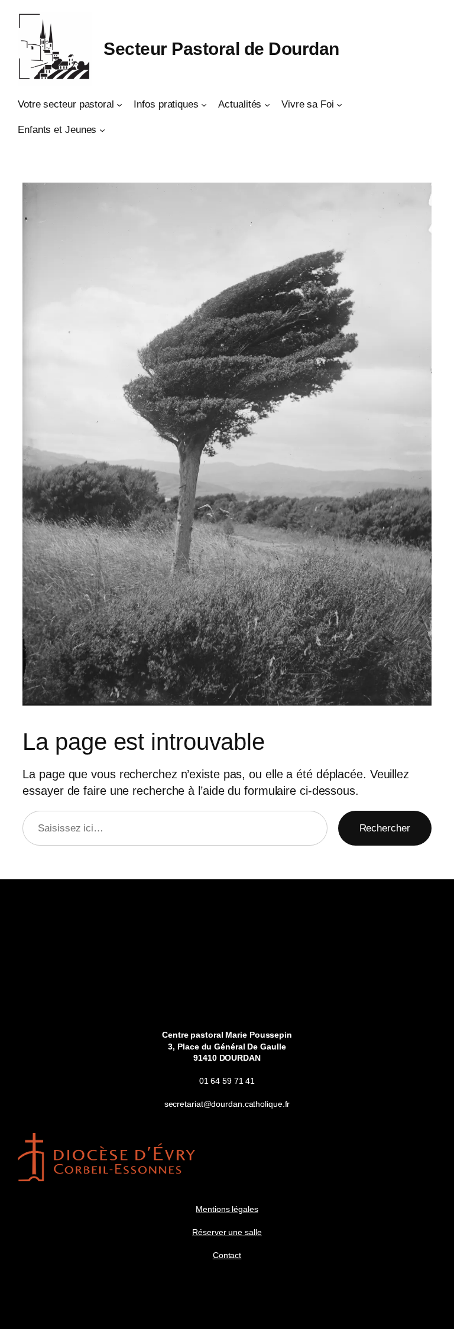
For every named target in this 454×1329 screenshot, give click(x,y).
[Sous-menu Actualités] (267, 105)
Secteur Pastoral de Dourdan (221, 49)
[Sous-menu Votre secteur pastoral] (119, 105)
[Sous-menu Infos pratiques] (204, 105)
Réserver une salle (226, 1232)
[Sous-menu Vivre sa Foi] (339, 105)
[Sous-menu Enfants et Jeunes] (102, 130)
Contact (227, 1255)
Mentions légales (227, 1209)
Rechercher (384, 828)
